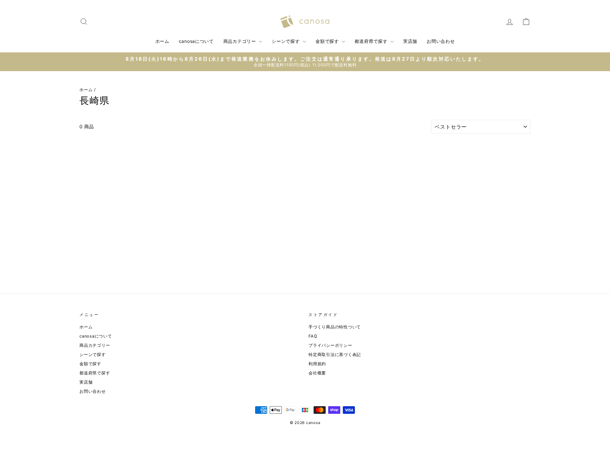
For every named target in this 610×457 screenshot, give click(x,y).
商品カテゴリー (240, 41)
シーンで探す (286, 41)
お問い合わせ (441, 41)
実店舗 (410, 41)
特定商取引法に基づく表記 (334, 354)
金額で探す (327, 41)
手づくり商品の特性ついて (334, 327)
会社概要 (317, 373)
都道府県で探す (372, 41)
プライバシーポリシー (330, 345)
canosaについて (196, 41)
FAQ (312, 336)
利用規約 (317, 363)
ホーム (162, 41)
